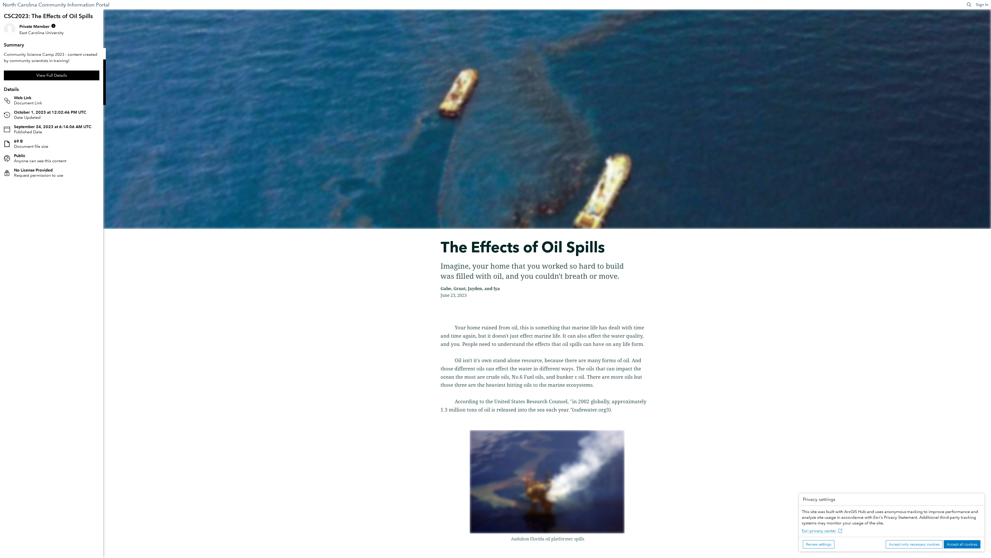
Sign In (982, 4)
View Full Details (51, 75)
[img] (53, 25)
